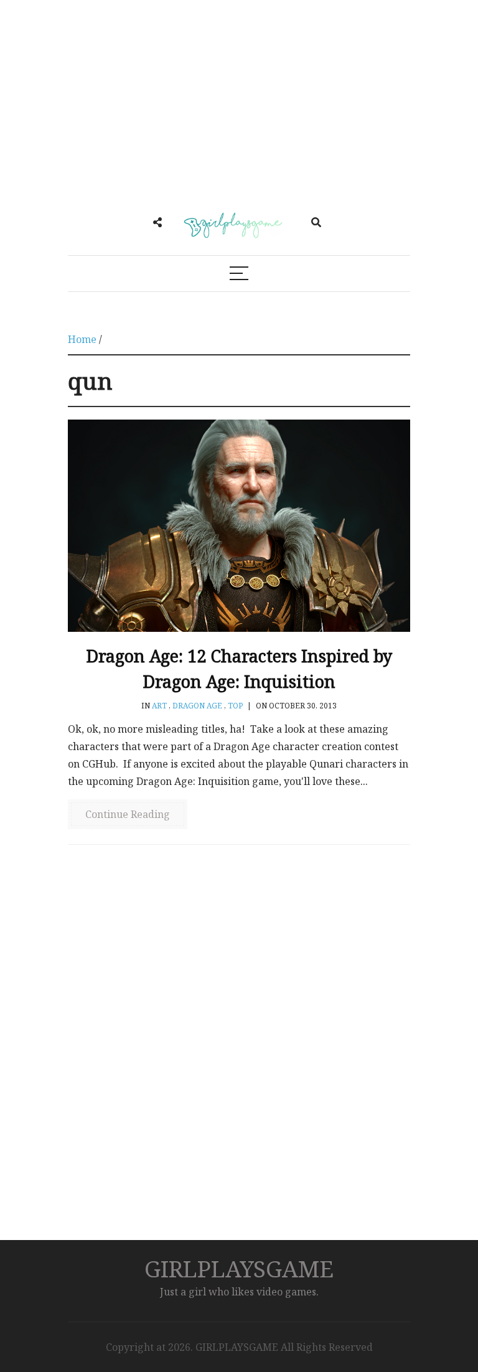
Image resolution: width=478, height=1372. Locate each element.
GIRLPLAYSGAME (239, 1268)
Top (235, 705)
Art (159, 705)
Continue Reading (127, 814)
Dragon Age (197, 705)
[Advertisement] (239, 106)
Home (82, 339)
